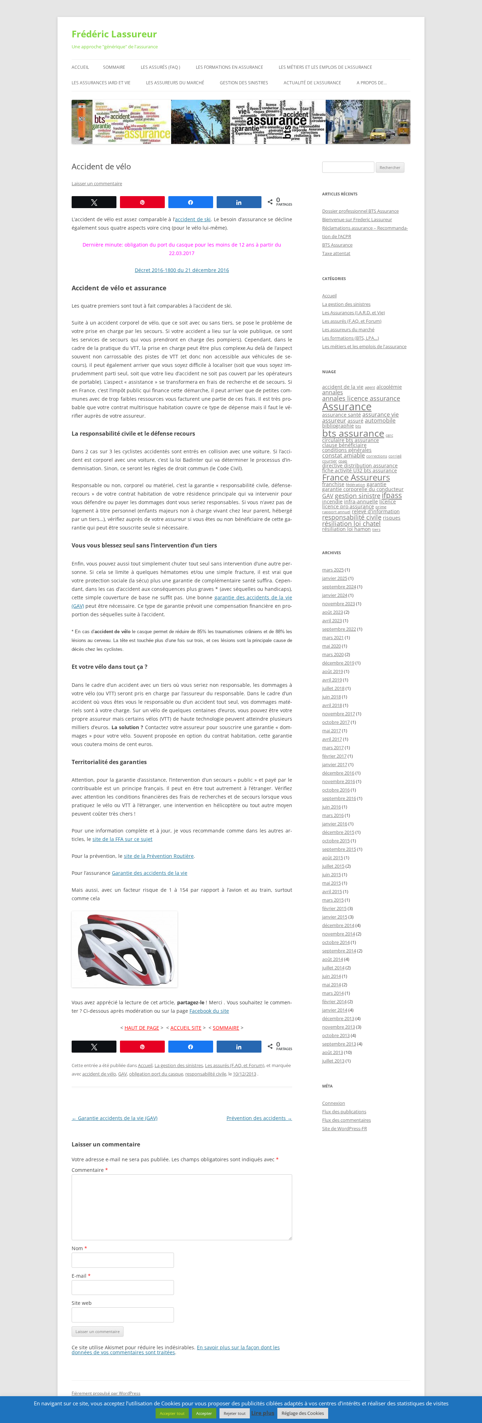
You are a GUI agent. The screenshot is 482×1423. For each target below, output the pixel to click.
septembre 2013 (339, 1044)
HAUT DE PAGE (142, 1027)
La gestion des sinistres (179, 1065)
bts (358, 426)
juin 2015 (331, 874)
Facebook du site (209, 1010)
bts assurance (353, 433)
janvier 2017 (334, 764)
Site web (82, 1303)
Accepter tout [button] (172, 1413)
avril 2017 (332, 739)
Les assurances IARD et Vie (101, 83)
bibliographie (338, 425)
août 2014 (332, 959)
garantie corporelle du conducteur (363, 489)
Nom (79, 1248)
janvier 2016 (334, 824)
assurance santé (341, 414)
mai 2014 (331, 984)
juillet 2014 (333, 967)
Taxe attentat (336, 253)
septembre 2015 (339, 849)
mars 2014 (333, 993)
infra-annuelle (361, 501)
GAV (122, 1074)
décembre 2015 (338, 832)
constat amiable (343, 455)
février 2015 (334, 908)
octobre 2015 (336, 840)
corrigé (395, 456)
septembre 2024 (339, 586)
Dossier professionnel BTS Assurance (360, 211)
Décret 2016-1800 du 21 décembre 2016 (182, 270)
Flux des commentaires (346, 1120)
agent (370, 387)
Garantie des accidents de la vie (149, 873)
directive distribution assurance (360, 465)
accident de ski (193, 219)
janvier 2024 (334, 595)
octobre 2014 (336, 942)
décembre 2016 (338, 773)
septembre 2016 (339, 798)
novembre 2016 (338, 781)
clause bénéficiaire (344, 445)
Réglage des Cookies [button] (303, 1413)
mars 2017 (333, 747)
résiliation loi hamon (346, 529)
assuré (355, 420)
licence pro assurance (348, 506)
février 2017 (334, 756)
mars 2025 (333, 570)
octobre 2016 (336, 790)
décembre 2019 (338, 663)
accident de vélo (99, 1074)
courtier (329, 461)
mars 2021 (333, 637)
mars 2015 (333, 900)
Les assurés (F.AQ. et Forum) (234, 1065)
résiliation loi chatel (351, 523)
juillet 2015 (333, 866)
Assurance (347, 406)
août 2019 (332, 671)
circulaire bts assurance (350, 440)
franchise (333, 484)
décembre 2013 (338, 1018)
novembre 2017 (338, 713)
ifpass (392, 495)
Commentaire (90, 1170)
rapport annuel (336, 511)
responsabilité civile (205, 1074)
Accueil (80, 67)
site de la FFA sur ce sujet (122, 839)
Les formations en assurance (229, 67)
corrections (376, 456)
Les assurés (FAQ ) (160, 67)
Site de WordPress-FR (344, 1128)
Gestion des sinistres (244, 83)
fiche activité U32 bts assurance (359, 470)
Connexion (333, 1103)
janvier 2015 (334, 917)
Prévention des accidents (259, 1118)
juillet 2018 (333, 688)
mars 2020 (333, 654)
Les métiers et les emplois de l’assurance (325, 67)
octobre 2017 (336, 722)
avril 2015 (332, 891)
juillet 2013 (333, 1061)
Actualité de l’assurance (312, 83)
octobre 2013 (336, 1035)
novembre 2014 (338, 934)
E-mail (81, 1275)
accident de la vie (342, 386)
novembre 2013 (338, 1027)
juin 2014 (331, 976)
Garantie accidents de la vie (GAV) (114, 1118)
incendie (332, 501)
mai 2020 (331, 646)
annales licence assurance (361, 398)
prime (380, 506)
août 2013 (332, 1052)
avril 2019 (332, 680)
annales (332, 392)
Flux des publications (344, 1111)
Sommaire (114, 67)
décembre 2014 (338, 925)
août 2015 (332, 857)
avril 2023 (332, 620)
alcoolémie (389, 386)
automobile (380, 420)
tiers (376, 529)
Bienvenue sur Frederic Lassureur (357, 219)
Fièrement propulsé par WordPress (106, 1393)
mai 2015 (331, 883)
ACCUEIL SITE (185, 1027)
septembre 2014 (339, 950)
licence (387, 501)
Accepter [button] (204, 1413)
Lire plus (262, 1413)
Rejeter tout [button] (235, 1413)
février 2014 (334, 1001)
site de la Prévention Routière (159, 856)
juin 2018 (331, 697)
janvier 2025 (334, 578)
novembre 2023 (338, 603)
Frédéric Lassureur (114, 34)
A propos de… (372, 83)
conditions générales (347, 450)
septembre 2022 (339, 629)
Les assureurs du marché (175, 83)
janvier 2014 (334, 1010)
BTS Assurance (337, 245)
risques (391, 517)
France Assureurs (356, 477)
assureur (334, 420)
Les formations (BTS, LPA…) (350, 338)
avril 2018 (332, 705)
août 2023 (332, 612)
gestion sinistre (357, 495)
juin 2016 (331, 807)
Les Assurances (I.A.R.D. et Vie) (353, 312)
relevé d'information (376, 511)
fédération (355, 484)
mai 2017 (331, 730)
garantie (376, 484)
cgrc (389, 435)
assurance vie (380, 414)
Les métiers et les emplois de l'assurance (364, 346)
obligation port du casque (156, 1074)
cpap (342, 461)
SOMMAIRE (226, 1027)
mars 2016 (333, 815)
